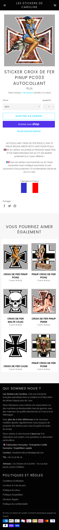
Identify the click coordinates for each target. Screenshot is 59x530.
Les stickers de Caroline (29, 5)
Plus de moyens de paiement (29, 131)
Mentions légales (11, 499)
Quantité (47, 100)
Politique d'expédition (13, 495)
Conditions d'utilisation (13, 481)
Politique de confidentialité (15, 504)
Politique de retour (11, 490)
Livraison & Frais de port (14, 485)
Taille (5, 100)
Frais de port (27, 93)
